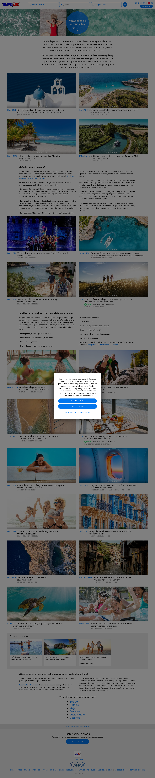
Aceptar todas (77, 401)
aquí (61, 391)
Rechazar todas (77, 406)
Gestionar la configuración (77, 412)
